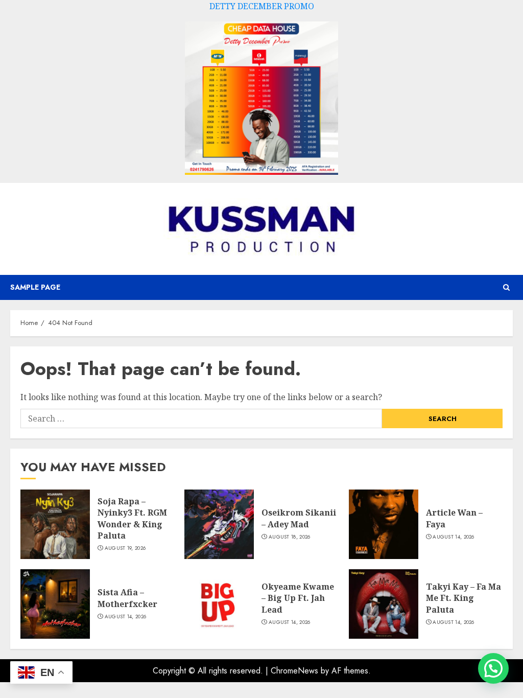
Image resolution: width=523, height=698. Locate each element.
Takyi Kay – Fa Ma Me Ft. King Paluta (463, 598)
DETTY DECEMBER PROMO (261, 6)
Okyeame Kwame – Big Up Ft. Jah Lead (298, 598)
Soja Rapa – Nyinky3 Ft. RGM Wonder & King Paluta (132, 518)
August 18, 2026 (290, 537)
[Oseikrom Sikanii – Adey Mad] (219, 524)
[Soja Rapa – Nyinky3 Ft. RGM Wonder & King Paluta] (55, 524)
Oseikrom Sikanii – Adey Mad (299, 518)
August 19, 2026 (125, 548)
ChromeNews (294, 671)
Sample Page (35, 287)
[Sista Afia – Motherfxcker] (55, 604)
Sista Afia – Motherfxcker (127, 598)
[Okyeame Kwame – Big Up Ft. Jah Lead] (219, 604)
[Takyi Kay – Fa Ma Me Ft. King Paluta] (383, 604)
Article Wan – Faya (454, 518)
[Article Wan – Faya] (383, 524)
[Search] (506, 287)
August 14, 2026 (453, 537)
